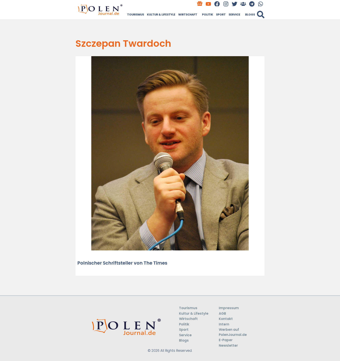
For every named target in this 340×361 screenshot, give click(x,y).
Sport (221, 14)
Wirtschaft (187, 14)
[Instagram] (226, 4)
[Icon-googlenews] (200, 4)
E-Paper (226, 340)
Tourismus (135, 14)
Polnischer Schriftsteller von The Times (122, 263)
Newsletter (228, 345)
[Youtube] (208, 4)
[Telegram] (252, 4)
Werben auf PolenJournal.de (233, 332)
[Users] (243, 4)
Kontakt (226, 318)
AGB (222, 313)
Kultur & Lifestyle (161, 14)
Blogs (250, 14)
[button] (260, 14)
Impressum (229, 308)
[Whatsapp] (260, 4)
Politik (207, 14)
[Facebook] (217, 4)
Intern (224, 324)
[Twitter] (234, 4)
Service (234, 14)
